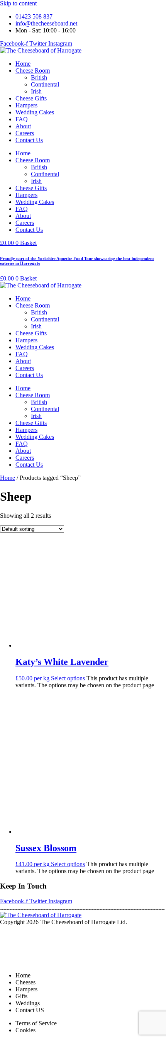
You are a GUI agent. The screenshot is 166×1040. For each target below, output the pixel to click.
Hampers (26, 105)
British (39, 77)
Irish (36, 91)
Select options (68, 678)
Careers (24, 133)
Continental (45, 84)
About (23, 126)
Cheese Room (32, 70)
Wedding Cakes (34, 112)
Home (22, 63)
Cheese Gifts (31, 98)
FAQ (21, 119)
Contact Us (29, 140)
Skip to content (18, 3)
